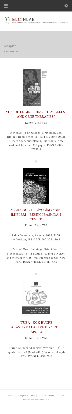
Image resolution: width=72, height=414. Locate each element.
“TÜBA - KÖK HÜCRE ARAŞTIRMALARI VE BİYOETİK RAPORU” (36, 327)
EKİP (33, 395)
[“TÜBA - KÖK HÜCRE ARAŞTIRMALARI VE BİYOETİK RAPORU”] (36, 299)
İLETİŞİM (60, 395)
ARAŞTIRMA (23, 395)
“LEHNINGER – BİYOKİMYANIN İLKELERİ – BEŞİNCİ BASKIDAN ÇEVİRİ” (36, 214)
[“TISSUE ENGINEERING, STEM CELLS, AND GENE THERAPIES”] (36, 87)
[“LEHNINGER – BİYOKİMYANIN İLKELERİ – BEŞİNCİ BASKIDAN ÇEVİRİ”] (36, 186)
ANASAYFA (11, 395)
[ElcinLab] (36, 23)
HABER (51, 395)
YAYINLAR (42, 395)
